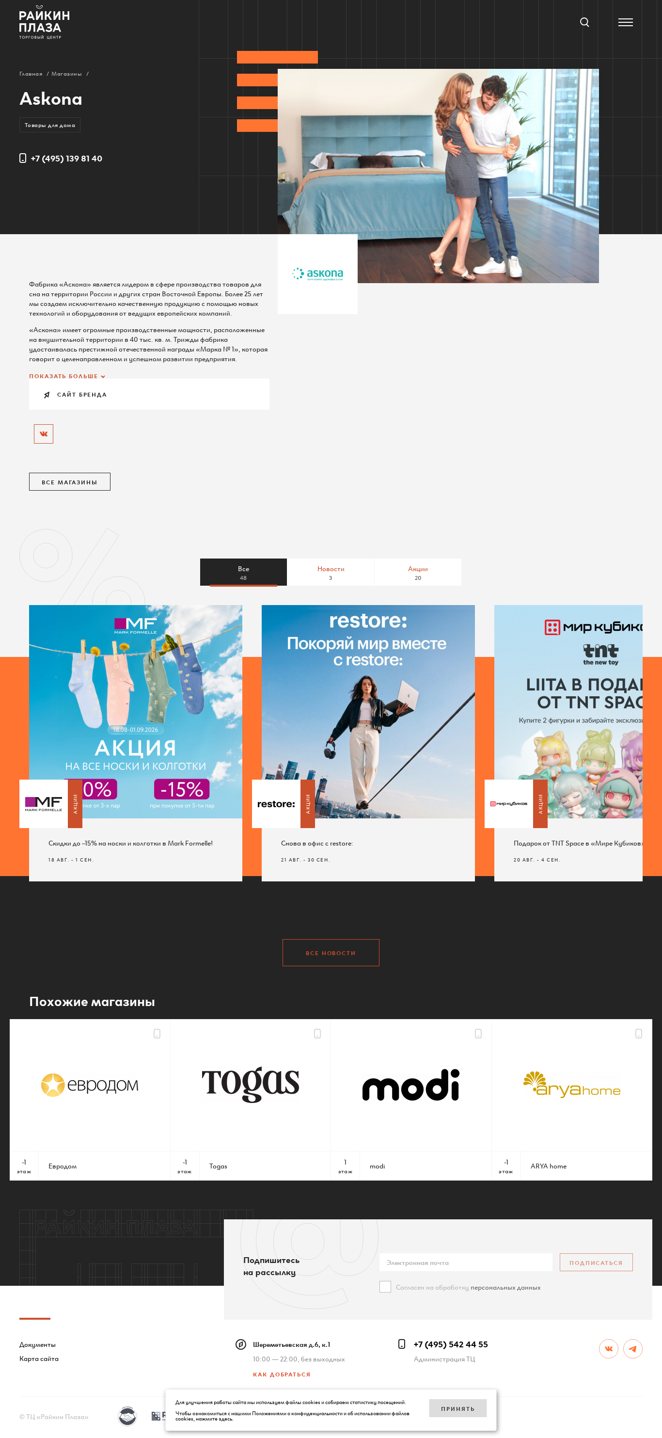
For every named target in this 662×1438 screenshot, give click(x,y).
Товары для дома (50, 124)
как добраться (282, 1374)
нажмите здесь (214, 1418)
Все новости (331, 952)
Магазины (66, 73)
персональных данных (506, 1287)
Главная (30, 73)
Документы (37, 1344)
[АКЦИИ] (43, 804)
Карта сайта (39, 1358)
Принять (457, 1408)
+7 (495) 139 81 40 (66, 158)
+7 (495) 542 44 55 (451, 1343)
